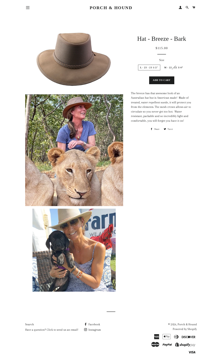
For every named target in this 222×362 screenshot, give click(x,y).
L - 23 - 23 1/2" (149, 67)
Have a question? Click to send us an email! (51, 329)
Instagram (94, 329)
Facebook (94, 324)
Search (29, 324)
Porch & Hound (111, 7)
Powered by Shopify (185, 329)
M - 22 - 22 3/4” (173, 67)
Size (161, 60)
